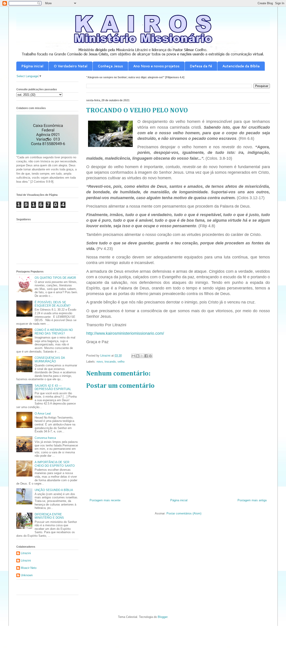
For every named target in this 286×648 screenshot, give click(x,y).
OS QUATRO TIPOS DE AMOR (55, 277)
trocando (110, 361)
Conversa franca (45, 438)
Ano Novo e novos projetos (156, 66)
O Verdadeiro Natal (70, 66)
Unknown (27, 575)
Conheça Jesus (110, 66)
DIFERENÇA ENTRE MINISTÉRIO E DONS (49, 516)
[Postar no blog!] (137, 356)
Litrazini (26, 553)
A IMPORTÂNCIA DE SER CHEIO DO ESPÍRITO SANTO (55, 463)
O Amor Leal (43, 413)
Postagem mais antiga (252, 500)
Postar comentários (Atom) (183, 513)
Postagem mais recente (105, 500)
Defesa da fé (201, 66)
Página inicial (32, 66)
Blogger (162, 617)
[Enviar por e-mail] (133, 356)
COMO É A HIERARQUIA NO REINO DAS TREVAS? (54, 331)
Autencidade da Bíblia (241, 66)
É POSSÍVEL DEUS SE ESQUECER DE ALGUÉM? (52, 304)
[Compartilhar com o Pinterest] (150, 356)
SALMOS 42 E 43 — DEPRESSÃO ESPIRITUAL (53, 387)
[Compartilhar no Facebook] (146, 356)
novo (100, 361)
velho (121, 361)
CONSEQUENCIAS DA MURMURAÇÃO (50, 359)
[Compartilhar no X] (142, 356)
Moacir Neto (28, 568)
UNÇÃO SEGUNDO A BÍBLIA (54, 490)
